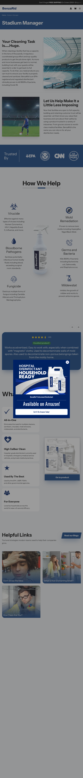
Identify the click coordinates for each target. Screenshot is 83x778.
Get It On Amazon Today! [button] (41, 412)
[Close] (67, 362)
